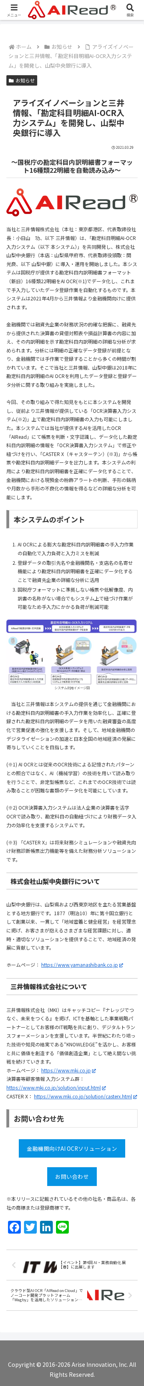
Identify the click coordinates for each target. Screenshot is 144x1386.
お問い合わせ (72, 1176)
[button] (128, 1072)
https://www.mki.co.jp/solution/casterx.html (83, 1096)
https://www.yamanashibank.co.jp (79, 964)
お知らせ (25, 80)
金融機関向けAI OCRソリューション (72, 1148)
